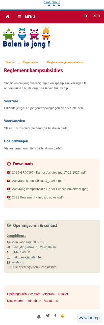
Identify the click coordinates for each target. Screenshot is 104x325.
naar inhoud (52, 2)
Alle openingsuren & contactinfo (34, 267)
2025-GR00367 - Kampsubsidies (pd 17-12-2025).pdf (49, 172)
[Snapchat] (38, 316)
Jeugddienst (16, 235)
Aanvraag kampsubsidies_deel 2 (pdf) (38, 181)
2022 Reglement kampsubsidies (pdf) (38, 197)
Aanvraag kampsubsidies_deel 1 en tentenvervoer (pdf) (50, 189)
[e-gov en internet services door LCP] (63, 316)
